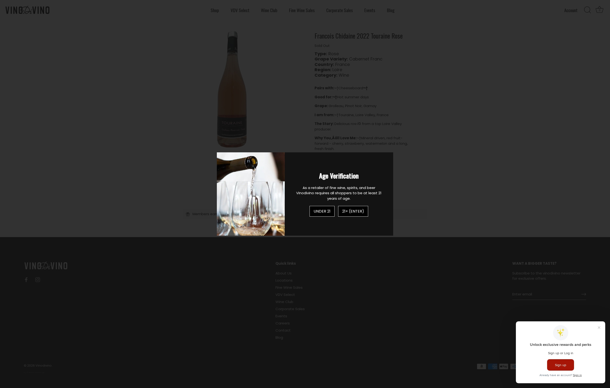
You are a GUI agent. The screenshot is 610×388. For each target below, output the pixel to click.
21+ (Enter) (353, 211)
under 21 (322, 211)
